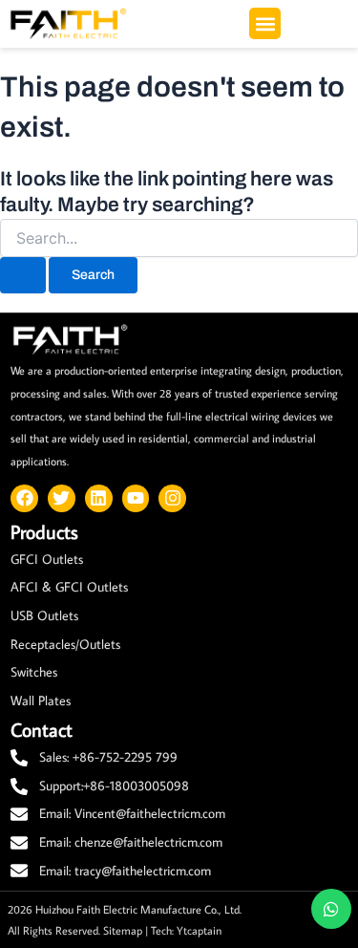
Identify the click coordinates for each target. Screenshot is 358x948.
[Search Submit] (23, 275)
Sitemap (122, 929)
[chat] (331, 909)
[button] (265, 23)
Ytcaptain (199, 929)
